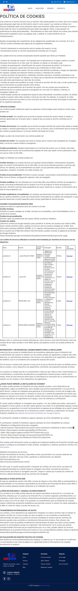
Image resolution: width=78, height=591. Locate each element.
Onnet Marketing (45, 585)
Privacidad (62, 560)
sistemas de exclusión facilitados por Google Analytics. (39, 413)
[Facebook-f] (4, 578)
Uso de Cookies (63, 564)
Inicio (30, 8)
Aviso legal (62, 557)
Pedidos (50, 8)
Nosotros (40, 8)
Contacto (61, 8)
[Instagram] (8, 578)
